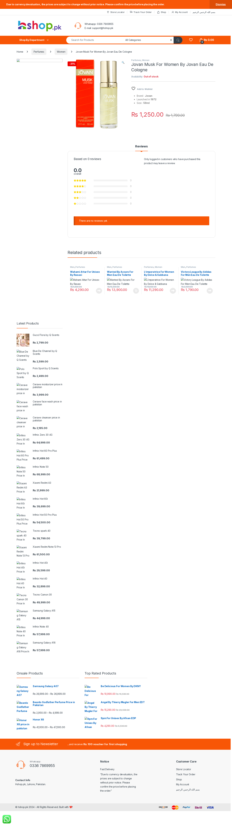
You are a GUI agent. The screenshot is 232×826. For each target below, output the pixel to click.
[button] (123, 62)
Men (72, 267)
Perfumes (39, 51)
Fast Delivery (107, 769)
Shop (163, 12)
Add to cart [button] (136, 291)
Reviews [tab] (141, 146)
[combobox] (94, 40)
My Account (181, 12)
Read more (99, 291)
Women (61, 51)
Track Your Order (142, 12)
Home (20, 51)
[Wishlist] (191, 40)
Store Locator (117, 12)
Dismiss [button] (221, 4)
